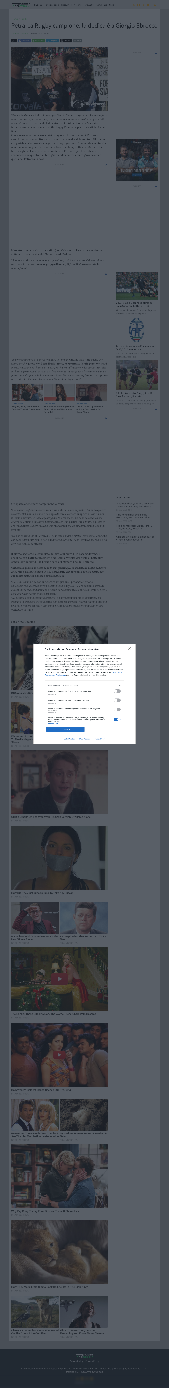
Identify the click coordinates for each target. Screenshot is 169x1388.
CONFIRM (65, 729)
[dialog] (84, 694)
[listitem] (84, 685)
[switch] (117, 691)
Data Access (84, 739)
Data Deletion (69, 739)
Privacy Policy (99, 739)
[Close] (130, 649)
